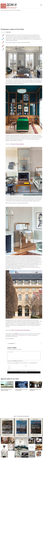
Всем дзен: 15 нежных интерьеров (17, 144)
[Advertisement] (21, 20)
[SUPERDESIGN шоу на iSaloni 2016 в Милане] (21, 385)
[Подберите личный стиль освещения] (36, 385)
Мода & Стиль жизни (11, 10)
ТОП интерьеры (18, 10)
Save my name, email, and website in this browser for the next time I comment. (21, 370)
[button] (41, 427)
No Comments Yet (11, 343)
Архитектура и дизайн (4, 10)
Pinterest (16, 333)
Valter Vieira (8, 32)
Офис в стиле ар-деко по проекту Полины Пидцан (20, 330)
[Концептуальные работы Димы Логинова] (7, 384)
